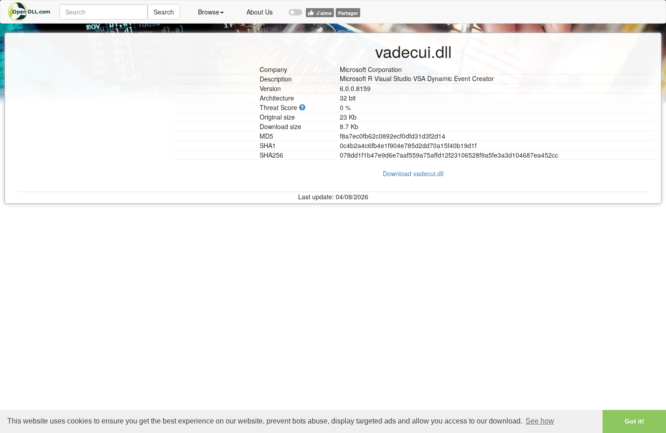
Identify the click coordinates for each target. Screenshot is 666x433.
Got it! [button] (634, 421)
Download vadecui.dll (413, 173)
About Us (259, 11)
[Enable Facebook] (295, 8)
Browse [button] (208, 11)
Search (164, 11)
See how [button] (540, 421)
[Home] (30, 11)
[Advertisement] (92, 89)
